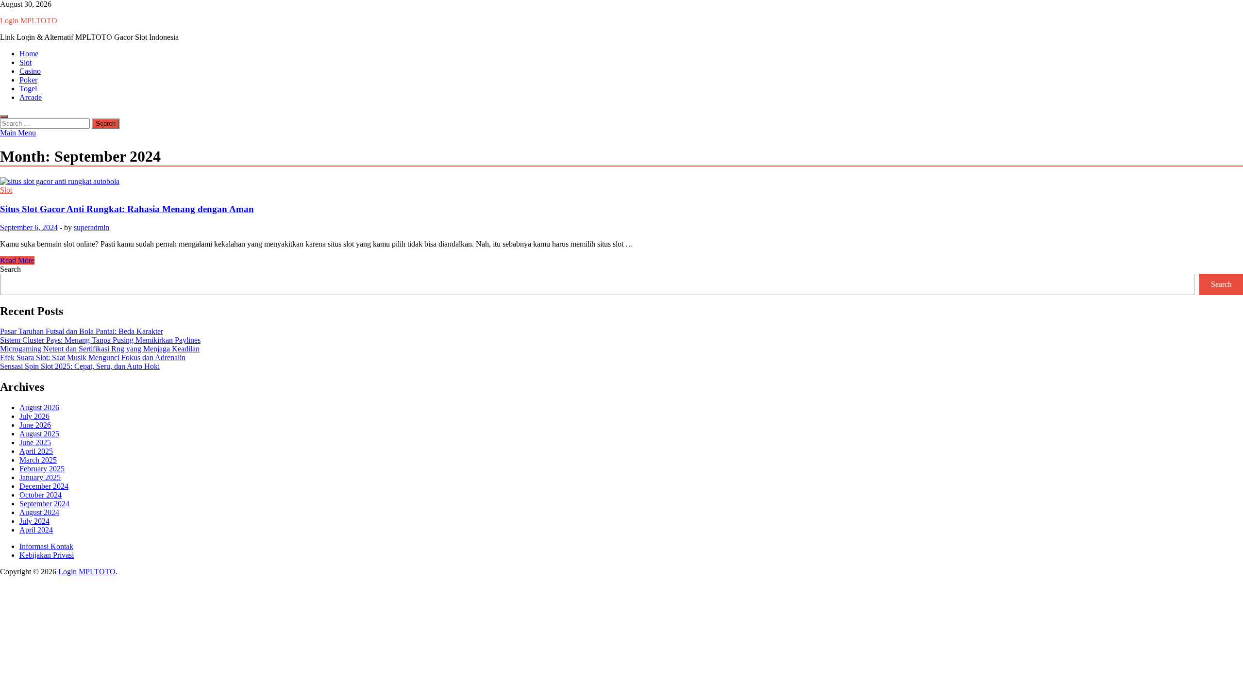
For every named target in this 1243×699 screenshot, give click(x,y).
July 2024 (34, 521)
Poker (28, 80)
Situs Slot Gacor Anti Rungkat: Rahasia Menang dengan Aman (127, 209)
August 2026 (39, 407)
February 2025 (42, 469)
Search (10, 269)
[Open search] (4, 116)
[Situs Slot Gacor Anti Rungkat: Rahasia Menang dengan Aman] (621, 181)
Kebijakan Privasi (46, 555)
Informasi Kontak (46, 546)
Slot (25, 62)
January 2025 (40, 477)
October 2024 (40, 495)
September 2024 (44, 503)
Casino (30, 71)
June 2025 (35, 442)
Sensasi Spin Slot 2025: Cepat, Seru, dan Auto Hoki (80, 366)
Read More (17, 260)
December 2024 (43, 486)
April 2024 (36, 530)
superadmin (91, 227)
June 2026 (35, 425)
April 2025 (36, 451)
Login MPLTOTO (28, 21)
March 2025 (38, 460)
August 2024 (39, 512)
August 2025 (39, 434)
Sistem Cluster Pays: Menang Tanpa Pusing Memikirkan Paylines (100, 340)
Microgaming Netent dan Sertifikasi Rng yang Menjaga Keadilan (100, 349)
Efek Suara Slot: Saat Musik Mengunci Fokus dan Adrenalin (92, 357)
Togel (28, 88)
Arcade (30, 97)
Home (28, 54)
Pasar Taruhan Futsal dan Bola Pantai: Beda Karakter (81, 331)
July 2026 (34, 416)
